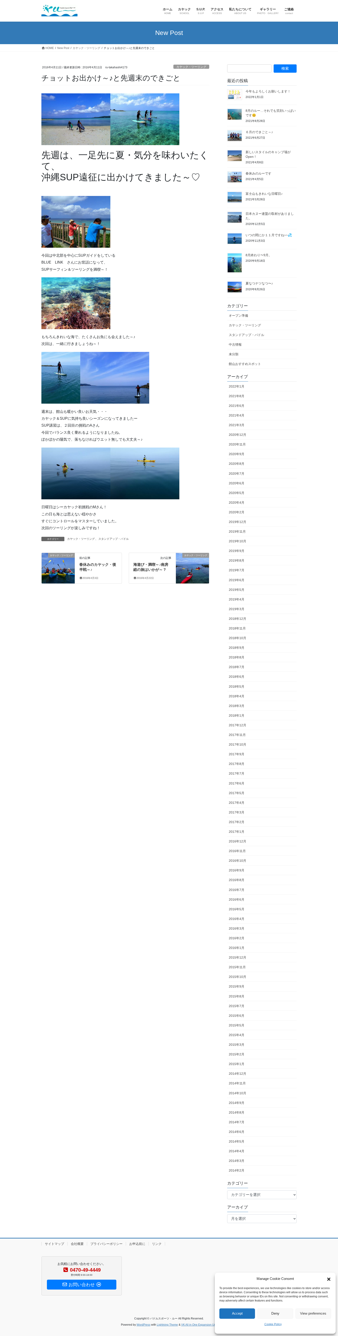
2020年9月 (236, 454)
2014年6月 (236, 1132)
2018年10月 (237, 638)
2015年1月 (236, 1064)
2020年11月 (237, 444)
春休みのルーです (258, 173)
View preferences (313, 1313)
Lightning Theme (167, 1324)
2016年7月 (236, 890)
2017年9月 (236, 754)
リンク (157, 1244)
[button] (329, 1279)
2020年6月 (236, 483)
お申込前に (137, 1244)
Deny (275, 1313)
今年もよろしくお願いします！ (268, 91)
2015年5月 (236, 1025)
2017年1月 (236, 831)
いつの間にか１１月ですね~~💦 (269, 235)
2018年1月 (236, 715)
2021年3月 (236, 425)
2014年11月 (237, 1083)
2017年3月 (236, 812)
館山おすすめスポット (245, 364)
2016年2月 (236, 938)
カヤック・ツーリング (191, 67)
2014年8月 (236, 1112)
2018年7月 (236, 667)
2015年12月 (237, 957)
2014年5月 (236, 1141)
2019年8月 (236, 560)
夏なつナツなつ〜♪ (259, 283)
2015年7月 (236, 1006)
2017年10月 (237, 744)
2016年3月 (236, 928)
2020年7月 (236, 473)
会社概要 (77, 1244)
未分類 (233, 354)
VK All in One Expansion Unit (199, 1324)
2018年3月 (236, 706)
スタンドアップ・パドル (113, 538)
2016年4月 (236, 919)
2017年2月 (236, 822)
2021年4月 (236, 415)
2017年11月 (237, 735)
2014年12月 (237, 1073)
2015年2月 (236, 1054)
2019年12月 (237, 522)
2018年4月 (236, 696)
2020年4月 (236, 502)
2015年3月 (236, 1044)
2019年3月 (236, 609)
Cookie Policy (273, 1324)
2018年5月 (236, 686)
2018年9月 (236, 647)
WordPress (143, 1324)
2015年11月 (237, 967)
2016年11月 (237, 851)
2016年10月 (237, 860)
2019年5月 (236, 590)
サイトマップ (54, 1244)
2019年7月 (236, 570)
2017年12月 (237, 725)
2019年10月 (237, 541)
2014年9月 (236, 1103)
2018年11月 (237, 628)
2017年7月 (236, 773)
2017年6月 (236, 783)
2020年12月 (237, 435)
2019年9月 (236, 551)
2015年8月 (236, 996)
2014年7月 (236, 1122)
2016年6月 (236, 899)
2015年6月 (236, 1015)
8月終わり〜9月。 (259, 255)
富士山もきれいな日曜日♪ (264, 193)
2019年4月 (236, 599)
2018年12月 (237, 619)
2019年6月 (236, 580)
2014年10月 (237, 1093)
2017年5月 (236, 793)
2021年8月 (236, 396)
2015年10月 (237, 977)
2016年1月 (236, 948)
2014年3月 (236, 1161)
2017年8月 (236, 764)
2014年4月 (236, 1151)
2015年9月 (236, 986)
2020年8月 (236, 463)
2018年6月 (236, 676)
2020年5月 (236, 493)
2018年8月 (236, 657)
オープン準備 (238, 315)
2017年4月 (236, 802)
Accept (237, 1313)
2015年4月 (236, 1035)
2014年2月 (236, 1170)
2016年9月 (236, 870)
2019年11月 (237, 531)
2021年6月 (236, 406)
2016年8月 (236, 880)
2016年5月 (236, 909)
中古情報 (235, 344)
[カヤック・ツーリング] (58, 564)
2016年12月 (237, 841)
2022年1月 (236, 386)
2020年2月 (236, 512)
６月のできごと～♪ (259, 132)
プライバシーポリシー (106, 1244)
